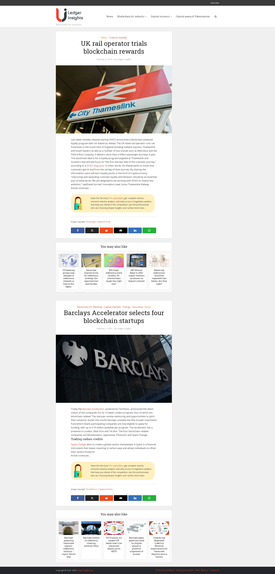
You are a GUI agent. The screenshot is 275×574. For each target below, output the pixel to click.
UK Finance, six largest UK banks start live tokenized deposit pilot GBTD (114, 544)
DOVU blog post (95, 165)
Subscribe (214, 3)
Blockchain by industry (131, 16)
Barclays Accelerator (93, 409)
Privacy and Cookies (185, 570)
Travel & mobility (118, 37)
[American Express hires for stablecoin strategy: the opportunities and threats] (91, 260)
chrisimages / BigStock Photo (98, 221)
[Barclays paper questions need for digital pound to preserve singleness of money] (136, 527)
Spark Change (78, 444)
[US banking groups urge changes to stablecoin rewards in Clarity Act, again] (68, 260)
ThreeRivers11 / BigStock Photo (99, 489)
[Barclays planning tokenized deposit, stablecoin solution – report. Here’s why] (68, 527)
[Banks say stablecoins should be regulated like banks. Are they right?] (159, 260)
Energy (126, 307)
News (110, 16)
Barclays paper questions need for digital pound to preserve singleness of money (136, 545)
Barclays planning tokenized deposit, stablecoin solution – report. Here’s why (68, 547)
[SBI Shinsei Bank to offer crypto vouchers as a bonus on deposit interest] (136, 260)
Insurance (137, 307)
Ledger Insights (124, 59)
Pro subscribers (116, 198)
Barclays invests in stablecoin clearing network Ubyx (91, 541)
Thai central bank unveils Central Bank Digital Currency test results (134, 569)
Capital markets (112, 307)
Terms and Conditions (165, 570)
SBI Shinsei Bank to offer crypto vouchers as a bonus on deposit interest (136, 275)
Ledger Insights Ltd (85, 570)
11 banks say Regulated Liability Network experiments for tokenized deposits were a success (159, 547)
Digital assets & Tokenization (193, 16)
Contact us (214, 570)
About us (205, 570)
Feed (197, 570)
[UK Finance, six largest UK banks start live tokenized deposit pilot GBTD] (114, 527)
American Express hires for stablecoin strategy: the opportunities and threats (91, 277)
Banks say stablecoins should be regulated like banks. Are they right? (159, 277)
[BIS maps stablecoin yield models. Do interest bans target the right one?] (114, 260)
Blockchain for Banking (89, 307)
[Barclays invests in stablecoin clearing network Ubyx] (91, 527)
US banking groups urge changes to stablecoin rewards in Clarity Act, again (69, 278)
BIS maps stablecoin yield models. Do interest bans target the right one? (114, 277)
